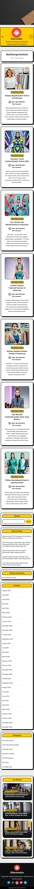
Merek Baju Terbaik (17, 92)
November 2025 (7, 630)
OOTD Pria (5, 762)
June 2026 (5, 599)
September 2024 (7, 683)
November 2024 (7, 674)
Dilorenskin (16, 39)
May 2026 (5, 604)
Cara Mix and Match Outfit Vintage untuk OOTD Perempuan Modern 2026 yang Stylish (16, 852)
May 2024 (5, 700)
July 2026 (5, 595)
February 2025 (7, 661)
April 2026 (5, 608)
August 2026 (6, 590)
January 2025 (6, 665)
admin (13, 102)
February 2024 (7, 714)
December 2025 (7, 626)
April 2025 (5, 652)
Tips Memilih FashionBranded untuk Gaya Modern (17, 416)
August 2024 (6, 687)
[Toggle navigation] (2, 37)
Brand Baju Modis (7, 740)
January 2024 (6, 718)
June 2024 (5, 696)
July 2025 (5, 648)
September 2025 (7, 639)
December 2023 (7, 722)
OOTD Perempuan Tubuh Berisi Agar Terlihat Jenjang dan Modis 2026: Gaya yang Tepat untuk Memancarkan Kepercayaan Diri (16, 544)
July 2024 (5, 692)
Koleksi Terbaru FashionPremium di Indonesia (17, 288)
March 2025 (6, 656)
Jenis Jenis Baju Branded (10, 745)
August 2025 (6, 643)
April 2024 (5, 705)
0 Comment (17, 104)
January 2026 (6, 621)
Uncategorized (7, 767)
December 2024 (7, 670)
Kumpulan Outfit (7, 749)
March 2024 (6, 709)
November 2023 (7, 727)
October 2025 (6, 634)
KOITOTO (23, 888)
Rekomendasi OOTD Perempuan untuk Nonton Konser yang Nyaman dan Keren (16, 796)
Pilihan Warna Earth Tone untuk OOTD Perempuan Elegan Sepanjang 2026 (16, 834)
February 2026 (7, 617)
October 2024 (6, 678)
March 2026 (6, 612)
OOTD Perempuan (8, 758)
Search (17, 516)
